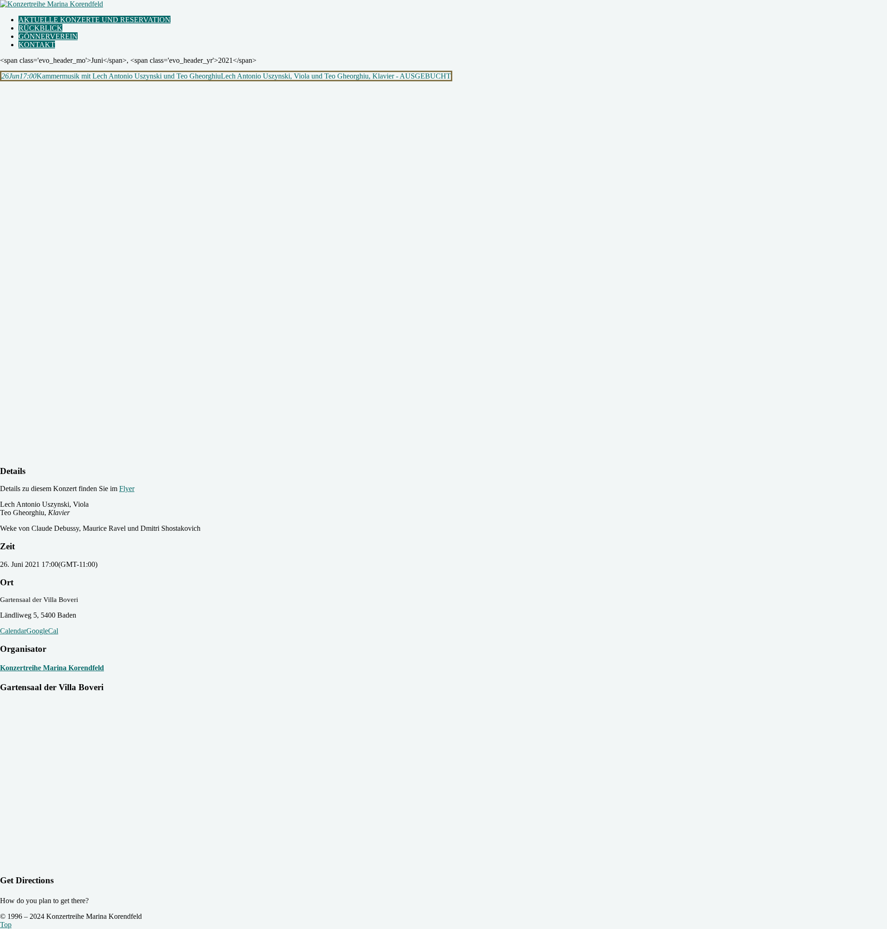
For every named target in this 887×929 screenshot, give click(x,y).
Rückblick (40, 28)
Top (6, 925)
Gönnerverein (48, 36)
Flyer (126, 488)
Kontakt (36, 45)
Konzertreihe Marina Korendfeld (52, 668)
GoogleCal (42, 631)
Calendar (13, 631)
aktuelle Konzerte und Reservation (94, 20)
